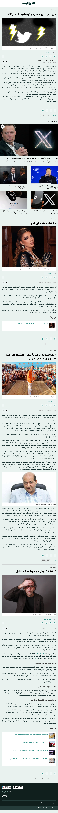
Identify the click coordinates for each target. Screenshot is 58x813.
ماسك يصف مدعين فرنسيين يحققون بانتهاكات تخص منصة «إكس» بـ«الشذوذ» (32, 158)
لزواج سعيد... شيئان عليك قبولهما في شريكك (35, 742)
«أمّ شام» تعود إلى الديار (43, 223)
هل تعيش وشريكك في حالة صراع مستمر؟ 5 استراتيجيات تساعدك (30, 750)
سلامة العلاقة (41, 654)
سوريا (38, 343)
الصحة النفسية (39, 778)
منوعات (47, 778)
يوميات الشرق (52, 10)
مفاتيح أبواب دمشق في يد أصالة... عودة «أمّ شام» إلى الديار (32, 323)
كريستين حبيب (48, 273)
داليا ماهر (49, 401)
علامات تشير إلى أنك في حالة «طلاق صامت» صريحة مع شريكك (31, 734)
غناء (43, 343)
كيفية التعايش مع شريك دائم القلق (36, 571)
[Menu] (55, 3)
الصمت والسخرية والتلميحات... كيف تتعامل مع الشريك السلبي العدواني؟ (29, 758)
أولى (48, 343)
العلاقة (36, 658)
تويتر (48, 115)
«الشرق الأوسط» (49, 52)
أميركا (42, 115)
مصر (43, 560)
